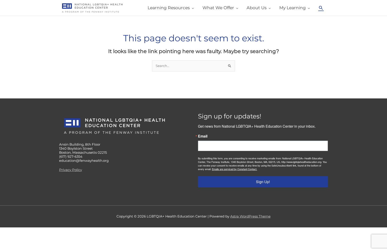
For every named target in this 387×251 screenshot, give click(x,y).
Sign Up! (263, 181)
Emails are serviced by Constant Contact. (234, 169)
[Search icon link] (321, 8)
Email (202, 136)
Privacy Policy (70, 170)
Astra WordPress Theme (250, 216)
